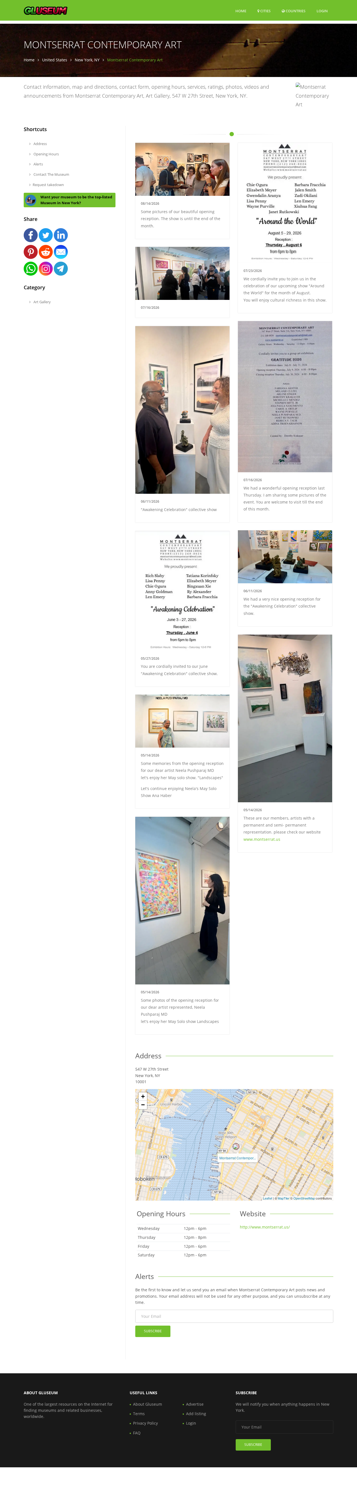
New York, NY (87, 59)
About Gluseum (147, 1404)
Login (322, 10)
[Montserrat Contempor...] (236, 1146)
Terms (139, 1413)
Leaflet (267, 1198)
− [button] (143, 1104)
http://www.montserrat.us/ (265, 1227)
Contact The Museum (51, 174)
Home (240, 10)
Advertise (195, 1404)
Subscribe (153, 1331)
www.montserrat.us (261, 839)
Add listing (196, 1413)
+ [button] (143, 1096)
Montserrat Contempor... (237, 1157)
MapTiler (284, 1198)
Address (40, 143)
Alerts (38, 164)
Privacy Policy (145, 1423)
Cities (265, 10)
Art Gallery (42, 301)
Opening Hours (46, 153)
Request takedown (48, 184)
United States (54, 59)
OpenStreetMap (304, 1198)
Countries (295, 10)
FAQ (137, 1433)
